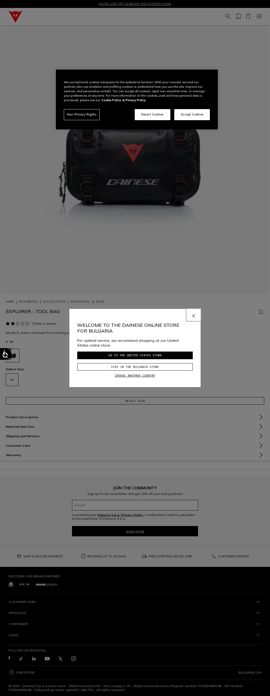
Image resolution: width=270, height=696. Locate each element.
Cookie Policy (111, 100)
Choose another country (135, 375)
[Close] (193, 315)
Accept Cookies (192, 114)
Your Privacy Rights (82, 114)
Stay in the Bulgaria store (135, 367)
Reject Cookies (152, 114)
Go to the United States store (135, 355)
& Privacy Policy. (134, 100)
